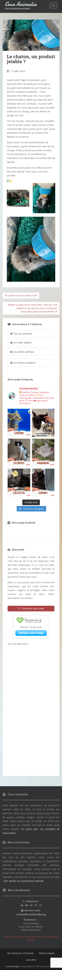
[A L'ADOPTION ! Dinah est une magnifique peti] (43, 483)
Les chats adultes (22, 342)
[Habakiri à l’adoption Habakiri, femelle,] (43, 453)
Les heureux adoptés (24, 362)
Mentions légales (47, 953)
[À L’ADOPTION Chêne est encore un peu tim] (19, 423)
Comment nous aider (32, 608)
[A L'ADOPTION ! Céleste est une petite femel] (19, 483)
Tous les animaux (22, 333)
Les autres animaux (23, 351)
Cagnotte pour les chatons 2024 (21, 295)
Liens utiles (31, 959)
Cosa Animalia (21, 4)
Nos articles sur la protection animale (24, 880)
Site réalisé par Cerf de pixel (20, 953)
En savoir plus (29, 829)
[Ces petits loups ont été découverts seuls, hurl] (43, 423)
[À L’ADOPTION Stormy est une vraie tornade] (19, 453)
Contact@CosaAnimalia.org (31, 914)
